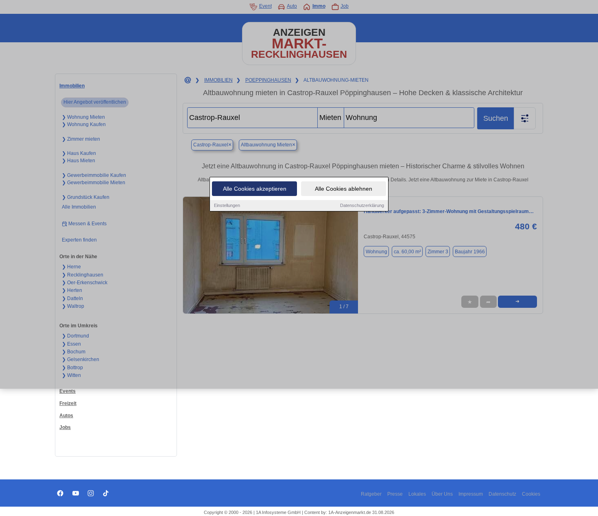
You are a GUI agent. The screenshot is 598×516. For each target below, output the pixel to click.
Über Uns (442, 494)
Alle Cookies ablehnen (343, 188)
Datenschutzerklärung (362, 205)
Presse (395, 494)
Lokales (417, 494)
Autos (66, 415)
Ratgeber (371, 494)
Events (67, 391)
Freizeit (67, 403)
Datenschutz (502, 494)
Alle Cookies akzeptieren (254, 188)
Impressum (470, 494)
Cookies (531, 494)
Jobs (65, 427)
